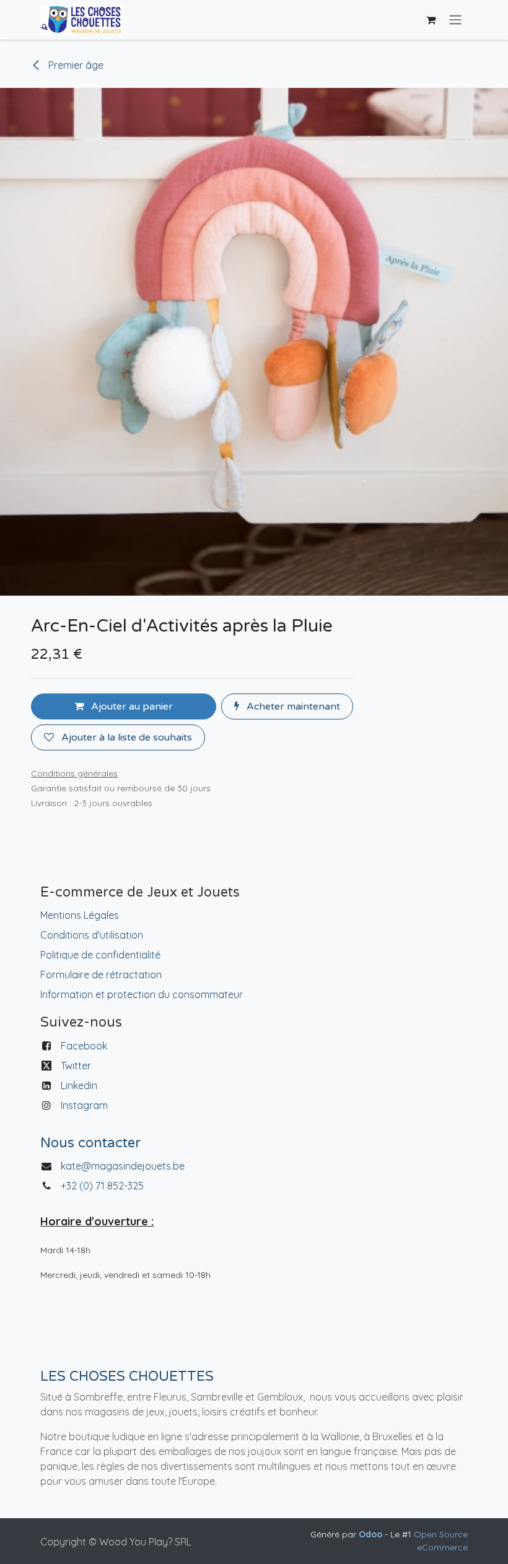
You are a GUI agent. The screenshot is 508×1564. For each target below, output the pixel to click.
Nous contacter (90, 1143)
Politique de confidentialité (100, 955)
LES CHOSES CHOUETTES (127, 1376)
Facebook (84, 1046)
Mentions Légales (79, 915)
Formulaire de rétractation (101, 974)
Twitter (76, 1065)
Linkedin (79, 1085)
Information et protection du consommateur (141, 994)
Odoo (372, 1534)
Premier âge (74, 65)
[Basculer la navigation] (455, 20)
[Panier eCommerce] (430, 19)
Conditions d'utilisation (91, 935)
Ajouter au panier (131, 706)
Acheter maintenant (292, 706)
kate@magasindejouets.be (123, 1166)
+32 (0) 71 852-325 (103, 1186)
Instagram (84, 1105)
